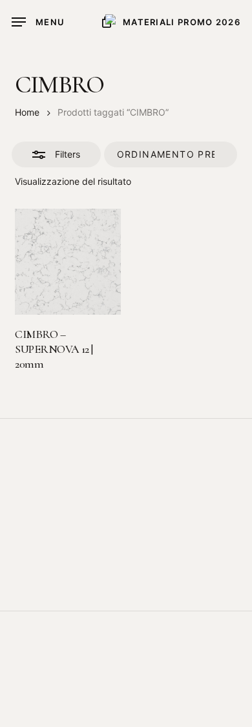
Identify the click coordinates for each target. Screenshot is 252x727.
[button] (38, 22)
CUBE (161, 717)
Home (27, 112)
